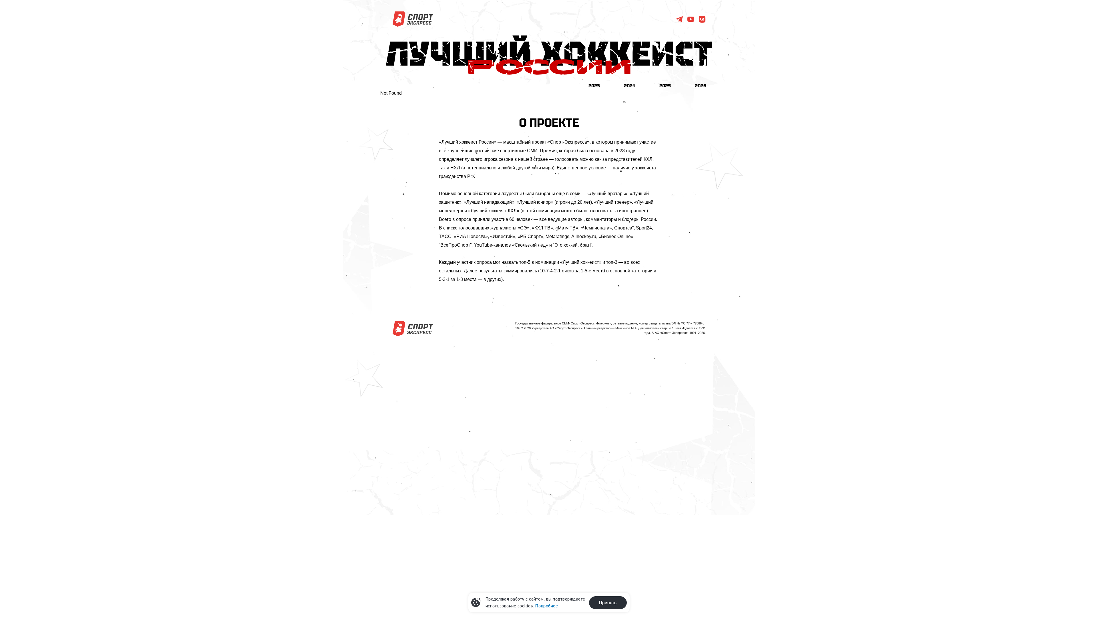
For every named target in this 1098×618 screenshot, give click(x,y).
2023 (594, 85)
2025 (665, 85)
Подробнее (546, 606)
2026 (700, 85)
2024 (629, 85)
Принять (607, 602)
